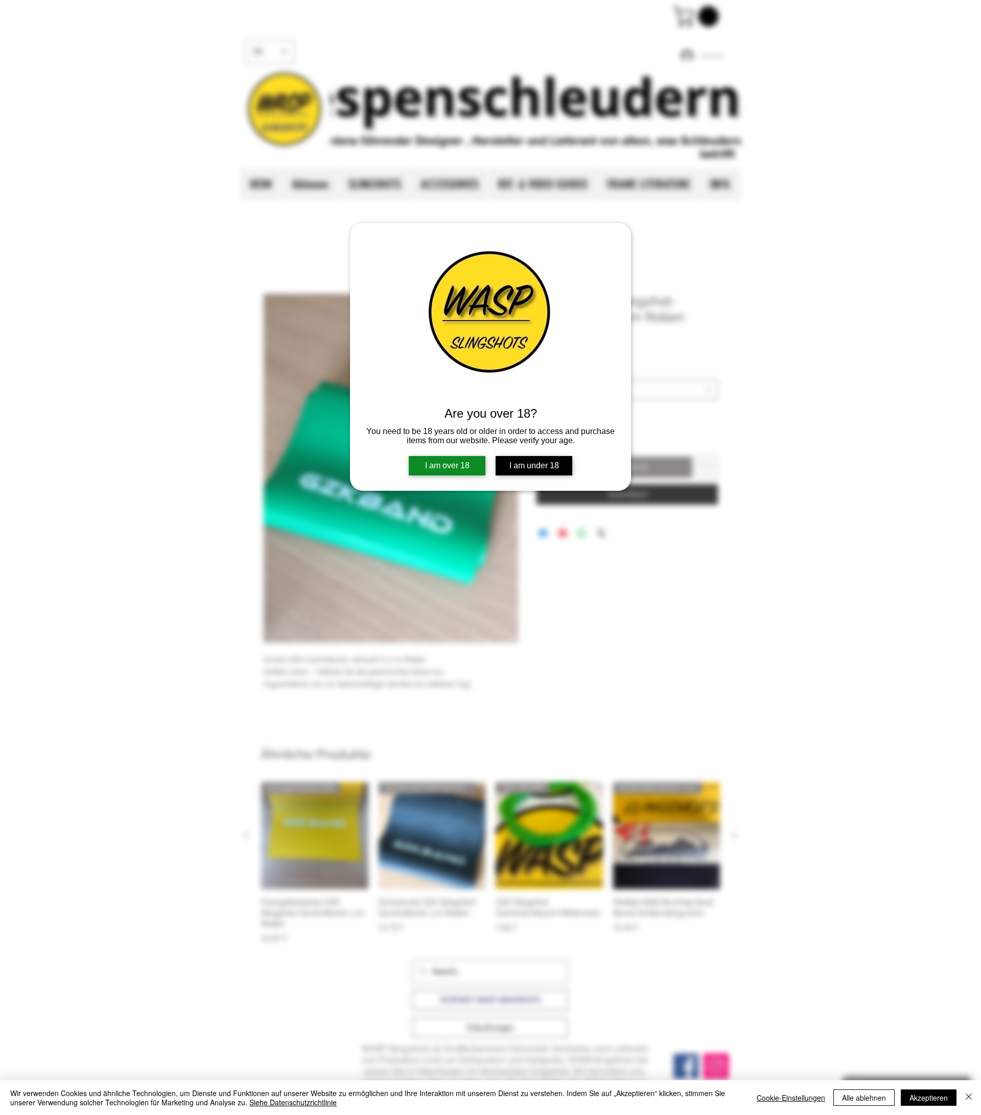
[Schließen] (969, 1097)
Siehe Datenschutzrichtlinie (293, 1102)
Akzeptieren (928, 1098)
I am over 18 (447, 465)
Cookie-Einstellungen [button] (791, 1098)
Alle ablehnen (864, 1098)
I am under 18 (534, 465)
